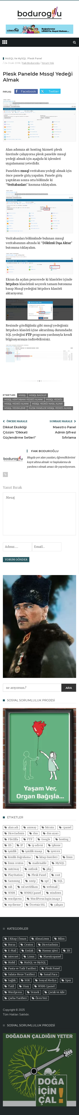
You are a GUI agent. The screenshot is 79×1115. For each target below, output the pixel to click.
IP (21, 845)
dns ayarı (52, 833)
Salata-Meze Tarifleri (21, 974)
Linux (31, 956)
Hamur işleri (50, 950)
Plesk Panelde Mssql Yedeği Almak (50, 408)
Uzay (26, 986)
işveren (55, 851)
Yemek (35, 992)
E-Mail (12, 950)
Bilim (61, 938)
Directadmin (16, 833)
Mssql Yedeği (54, 399)
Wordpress (15, 992)
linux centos (15, 863)
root (57, 875)
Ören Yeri (41, 998)
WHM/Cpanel (32, 893)
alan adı (13, 827)
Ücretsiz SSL (37, 904)
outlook (33, 869)
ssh (10, 887)
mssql (22, 395)
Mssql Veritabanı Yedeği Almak (23, 399)
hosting (64, 839)
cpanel (67, 827)
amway (31, 827)
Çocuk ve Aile (56, 992)
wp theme (14, 904)
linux (69, 857)
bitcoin (49, 827)
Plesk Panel (34, 58)
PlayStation (15, 875)
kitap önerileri (49, 857)
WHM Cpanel (46, 986)
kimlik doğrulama (19, 857)
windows (55, 893)
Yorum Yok (48, 63)
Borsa (11, 944)
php (48, 869)
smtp (32, 881)
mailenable (39, 863)
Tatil (11, 986)
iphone (56, 845)
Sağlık (12, 980)
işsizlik (12, 851)
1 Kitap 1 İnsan (17, 938)
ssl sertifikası (29, 887)
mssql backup (37, 395)
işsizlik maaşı (33, 851)
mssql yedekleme (15, 408)
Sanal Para (50, 974)
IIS (10, 845)
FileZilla (13, 839)
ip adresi (37, 845)
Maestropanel (52, 956)
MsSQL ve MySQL (15, 58)
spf (46, 881)
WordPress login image (45, 898)
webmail (52, 887)
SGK (27, 980)
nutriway (13, 869)
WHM (11, 893)
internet (13, 956)
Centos (28, 944)
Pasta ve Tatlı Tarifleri (22, 968)
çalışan (58, 904)
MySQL (59, 863)
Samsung (14, 881)
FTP (29, 839)
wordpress (15, 898)
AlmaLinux (42, 938)
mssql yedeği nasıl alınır (47, 403)
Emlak (29, 950)
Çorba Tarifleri (17, 998)
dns (35, 833)
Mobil (11, 962)
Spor (68, 980)
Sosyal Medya (47, 980)
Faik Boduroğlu (31, 63)
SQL (60, 881)
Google (45, 839)
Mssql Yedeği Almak (16, 403)
